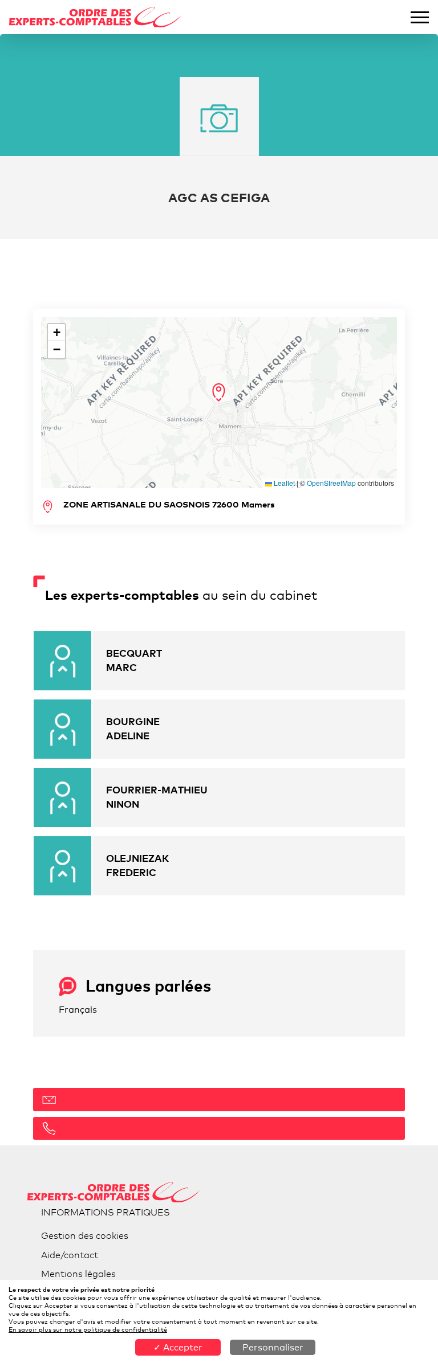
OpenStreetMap (331, 483)
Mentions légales (78, 1273)
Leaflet (283, 483)
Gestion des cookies (84, 1235)
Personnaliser (272, 1347)
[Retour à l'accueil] (95, 17)
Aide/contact (69, 1255)
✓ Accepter (177, 1347)
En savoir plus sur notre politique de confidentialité (88, 1329)
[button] (219, 392)
